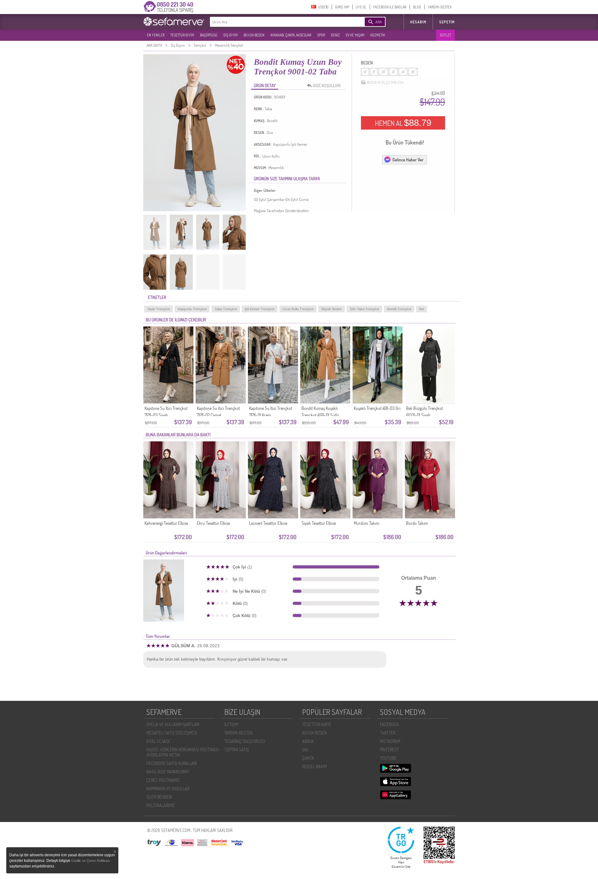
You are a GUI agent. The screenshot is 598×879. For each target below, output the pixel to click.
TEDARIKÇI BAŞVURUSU (244, 741)
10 (383, 71)
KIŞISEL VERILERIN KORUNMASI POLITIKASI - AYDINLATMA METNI (183, 752)
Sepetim (447, 22)
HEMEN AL (403, 123)
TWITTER (387, 732)
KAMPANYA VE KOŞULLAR (167, 788)
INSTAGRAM (390, 741)
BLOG (417, 7)
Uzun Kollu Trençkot (297, 309)
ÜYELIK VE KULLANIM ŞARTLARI (172, 724)
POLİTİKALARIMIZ (160, 805)
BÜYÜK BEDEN (254, 35)
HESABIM (418, 22)
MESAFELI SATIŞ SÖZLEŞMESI (171, 732)
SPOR (321, 35)
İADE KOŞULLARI (327, 85)
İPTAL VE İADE (158, 741)
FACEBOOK (389, 724)
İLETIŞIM (231, 724)
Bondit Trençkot (399, 309)
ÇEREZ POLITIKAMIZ (163, 780)
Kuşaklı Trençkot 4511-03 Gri (377, 408)
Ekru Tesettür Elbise (213, 523)
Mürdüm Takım (366, 523)
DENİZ (335, 35)
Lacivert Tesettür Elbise (268, 523)
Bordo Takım (417, 523)
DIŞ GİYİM (230, 35)
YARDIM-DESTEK (440, 7)
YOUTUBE (388, 758)
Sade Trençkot (158, 309)
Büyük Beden (331, 309)
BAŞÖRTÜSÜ (208, 35)
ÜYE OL (361, 7)
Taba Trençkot (226, 309)
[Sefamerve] (175, 21)
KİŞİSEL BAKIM (314, 766)
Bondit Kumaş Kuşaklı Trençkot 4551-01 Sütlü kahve (320, 415)
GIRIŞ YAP (342, 7)
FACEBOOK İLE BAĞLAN (389, 7)
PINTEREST (389, 749)
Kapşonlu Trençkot (192, 309)
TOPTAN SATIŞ (236, 749)
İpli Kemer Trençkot (259, 309)
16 (412, 71)
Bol (421, 309)
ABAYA (308, 741)
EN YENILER (155, 35)
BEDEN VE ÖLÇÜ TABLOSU (385, 82)
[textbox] (278, 22)
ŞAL (305, 749)
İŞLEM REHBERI (159, 797)
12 (393, 71)
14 (403, 71)
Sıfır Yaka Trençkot (364, 309)
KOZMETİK (377, 35)
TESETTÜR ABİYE (316, 724)
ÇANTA (308, 758)
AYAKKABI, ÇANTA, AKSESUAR (290, 35)
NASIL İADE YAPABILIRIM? (167, 771)
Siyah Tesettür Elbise (318, 523)
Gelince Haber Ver (408, 159)
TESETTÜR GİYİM (182, 35)
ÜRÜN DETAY (265, 85)
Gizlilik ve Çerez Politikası (90, 860)
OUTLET (445, 35)
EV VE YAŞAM (355, 35)
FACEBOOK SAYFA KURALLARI (171, 763)
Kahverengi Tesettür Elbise (166, 523)
